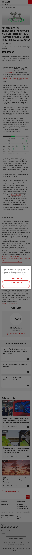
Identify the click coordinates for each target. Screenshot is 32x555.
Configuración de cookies (15, 278)
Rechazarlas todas (16, 282)
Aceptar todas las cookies (16, 286)
